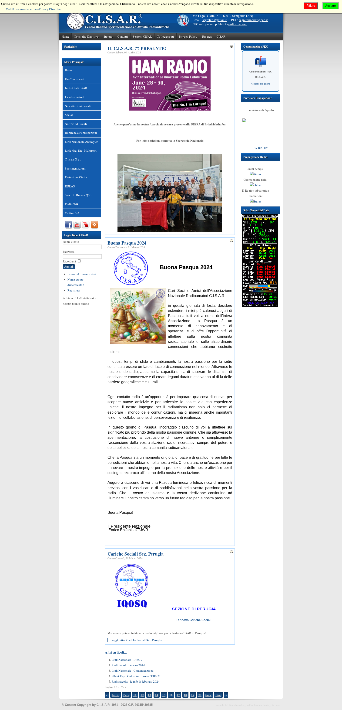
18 (185, 695)
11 (135, 695)
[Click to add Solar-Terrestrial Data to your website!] (260, 306)
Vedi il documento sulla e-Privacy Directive (33, 9)
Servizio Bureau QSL (78, 195)
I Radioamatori (74, 97)
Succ (208, 695)
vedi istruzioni (237, 24)
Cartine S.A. (72, 213)
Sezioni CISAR (142, 36)
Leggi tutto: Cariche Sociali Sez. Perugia (136, 640)
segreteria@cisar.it (214, 20)
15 (163, 695)
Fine (218, 695)
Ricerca (207, 36)
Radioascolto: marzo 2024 (128, 665)
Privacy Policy (188, 36)
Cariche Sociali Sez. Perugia (135, 553)
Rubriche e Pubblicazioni (81, 133)
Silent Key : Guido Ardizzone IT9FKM (136, 676)
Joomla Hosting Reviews (267, 705)
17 (178, 695)
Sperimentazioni (75, 168)
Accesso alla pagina (260, 84)
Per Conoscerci (74, 79)
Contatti (122, 36)
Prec (126, 695)
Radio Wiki (72, 204)
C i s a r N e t (73, 159)
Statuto (108, 36)
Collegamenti (165, 36)
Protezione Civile (76, 177)
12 (142, 695)
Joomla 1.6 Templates (228, 705)
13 (149, 695)
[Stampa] (231, 47)
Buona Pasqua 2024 (126, 242)
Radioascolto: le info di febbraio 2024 (136, 681)
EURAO (70, 186)
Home (65, 36)
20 (199, 695)
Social (69, 115)
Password (68, 251)
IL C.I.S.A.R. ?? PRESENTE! (136, 48)
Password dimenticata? (81, 274)
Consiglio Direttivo (86, 36)
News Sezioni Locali (78, 106)
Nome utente (71, 241)
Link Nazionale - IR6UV (127, 660)
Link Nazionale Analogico (81, 142)
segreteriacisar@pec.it (253, 20)
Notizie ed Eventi (76, 124)
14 (156, 695)
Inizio (115, 695)
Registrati (73, 290)
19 (192, 695)
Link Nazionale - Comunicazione (133, 670)
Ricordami (69, 261)
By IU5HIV (261, 148)
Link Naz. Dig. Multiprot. (81, 150)
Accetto (330, 5)
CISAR (221, 36)
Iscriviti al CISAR (76, 88)
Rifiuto (310, 5)
